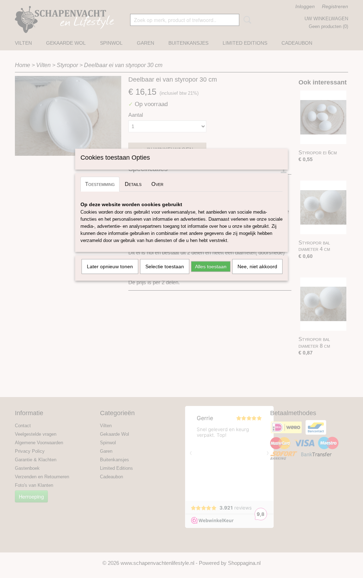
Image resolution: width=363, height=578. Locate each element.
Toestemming (100, 184)
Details (133, 184)
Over (157, 184)
